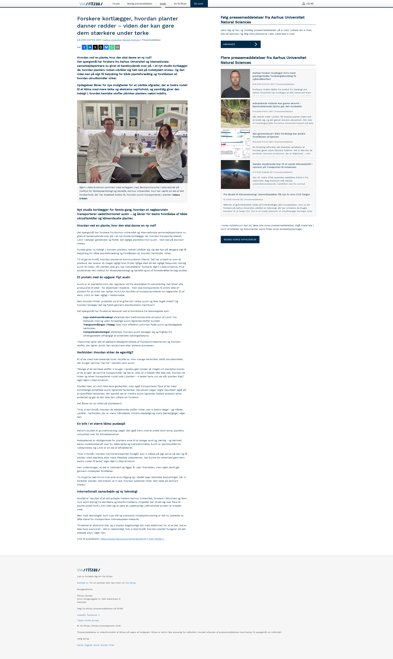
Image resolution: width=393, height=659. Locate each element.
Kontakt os (82, 583)
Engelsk (88, 645)
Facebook (92, 615)
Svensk (104, 645)
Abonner (229, 44)
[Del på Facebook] (84, 47)
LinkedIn (81, 615)
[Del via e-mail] (117, 47)
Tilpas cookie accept (88, 620)
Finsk (111, 645)
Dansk (80, 645)
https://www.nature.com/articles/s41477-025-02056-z (132, 538)
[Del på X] (95, 47)
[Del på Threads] (100, 47)
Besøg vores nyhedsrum (240, 239)
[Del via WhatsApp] (111, 47)
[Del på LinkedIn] (89, 47)
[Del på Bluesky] (106, 47)
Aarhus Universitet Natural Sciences (121, 40)
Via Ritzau (131, 583)
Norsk (96, 645)
